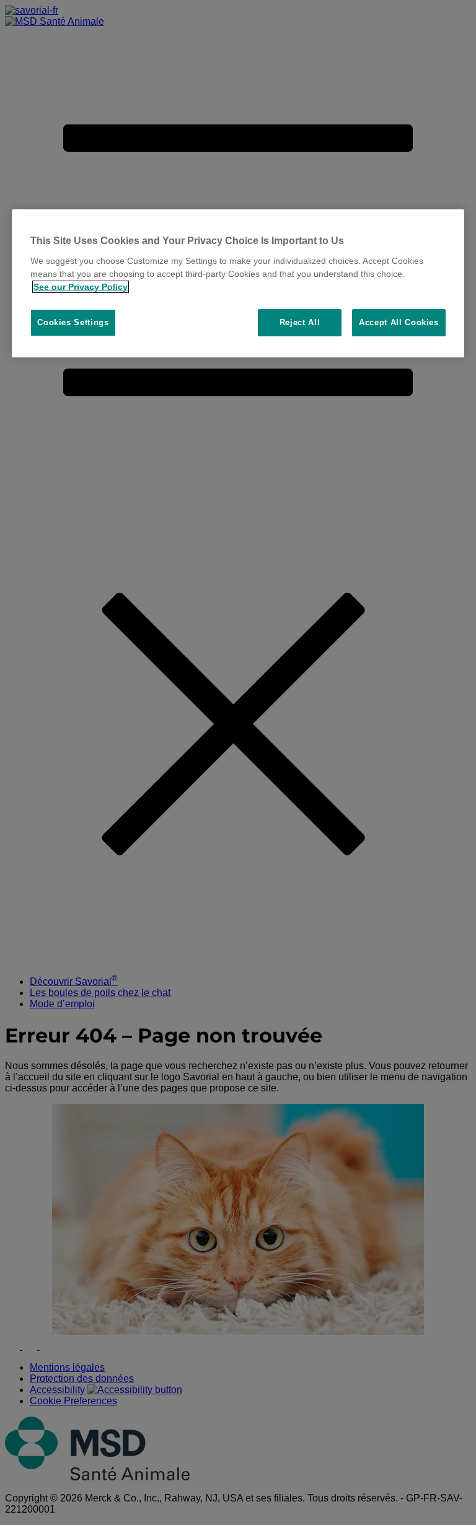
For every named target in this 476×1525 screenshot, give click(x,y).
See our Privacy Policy (80, 287)
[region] (238, 283)
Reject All (300, 322)
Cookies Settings (72, 322)
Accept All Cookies (399, 322)
